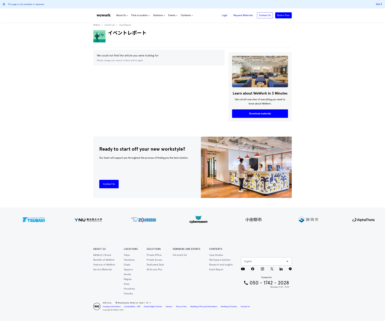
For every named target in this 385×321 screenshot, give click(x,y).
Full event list (180, 255)
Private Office (154, 255)
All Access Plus (154, 269)
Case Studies (216, 255)
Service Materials (102, 269)
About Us (99, 249)
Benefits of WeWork (103, 259)
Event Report (216, 269)
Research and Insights (221, 264)
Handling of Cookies (229, 306)
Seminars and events (186, 249)
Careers (169, 306)
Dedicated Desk (155, 264)
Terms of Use (181, 306)
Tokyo (127, 255)
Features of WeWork (104, 264)
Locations (131, 249)
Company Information (112, 306)
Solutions (154, 249)
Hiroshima (129, 288)
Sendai (127, 274)
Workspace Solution (220, 259)
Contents (215, 249)
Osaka (127, 264)
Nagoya (127, 279)
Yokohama (129, 259)
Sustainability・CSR (132, 306)
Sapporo (128, 269)
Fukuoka (128, 293)
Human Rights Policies (153, 306)
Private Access (154, 259)
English (248, 261)
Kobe (126, 283)
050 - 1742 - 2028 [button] (269, 283)
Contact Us (245, 306)
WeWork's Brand (102, 255)
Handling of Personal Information (203, 306)
